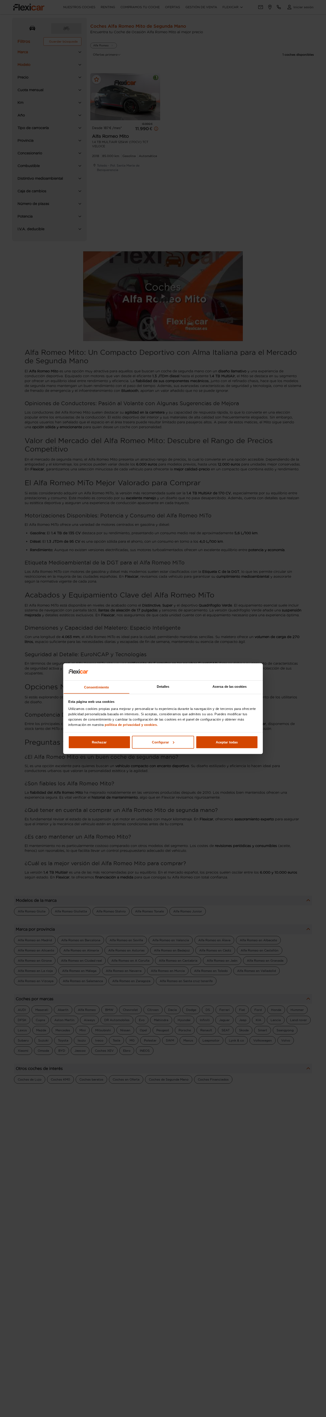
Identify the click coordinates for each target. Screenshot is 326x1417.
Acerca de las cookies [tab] (229, 686)
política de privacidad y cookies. (131, 724)
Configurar (160, 742)
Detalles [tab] (163, 686)
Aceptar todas (227, 742)
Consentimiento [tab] (96, 687)
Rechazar (99, 742)
